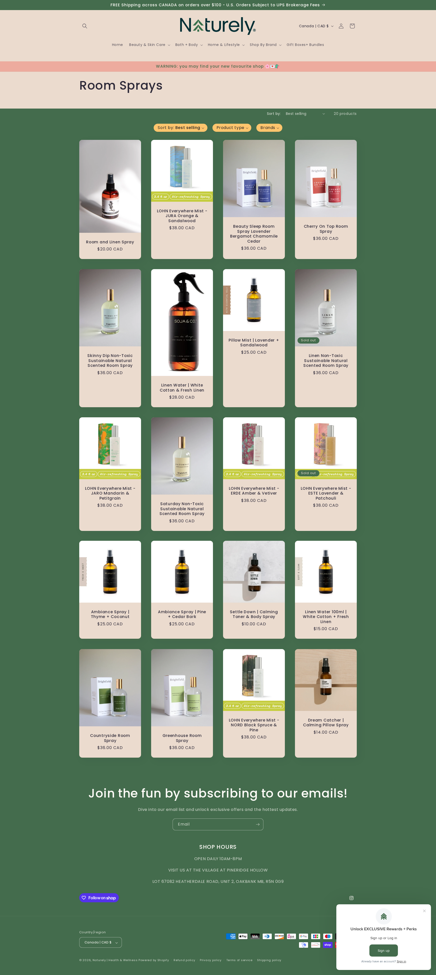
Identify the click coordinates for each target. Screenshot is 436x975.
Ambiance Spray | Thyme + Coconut (110, 614)
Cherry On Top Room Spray (326, 229)
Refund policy (184, 960)
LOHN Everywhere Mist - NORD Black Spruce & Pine (254, 725)
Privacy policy (211, 960)
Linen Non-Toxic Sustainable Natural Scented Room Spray (325, 360)
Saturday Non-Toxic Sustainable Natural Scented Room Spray (182, 508)
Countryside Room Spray (110, 738)
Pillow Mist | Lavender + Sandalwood (254, 343)
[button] (84, 26)
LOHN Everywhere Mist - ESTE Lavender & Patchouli (326, 493)
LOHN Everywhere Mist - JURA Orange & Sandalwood (182, 216)
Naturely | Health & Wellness (115, 960)
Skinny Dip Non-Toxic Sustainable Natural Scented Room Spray (110, 360)
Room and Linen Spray (110, 241)
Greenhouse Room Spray (182, 738)
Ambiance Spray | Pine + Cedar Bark (182, 614)
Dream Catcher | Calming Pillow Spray (325, 723)
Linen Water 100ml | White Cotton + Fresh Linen (326, 616)
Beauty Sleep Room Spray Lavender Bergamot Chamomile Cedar (254, 234)
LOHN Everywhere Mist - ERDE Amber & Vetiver (254, 491)
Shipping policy (269, 960)
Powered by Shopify (154, 960)
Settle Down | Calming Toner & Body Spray (254, 614)
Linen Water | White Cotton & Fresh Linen (182, 388)
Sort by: (274, 113)
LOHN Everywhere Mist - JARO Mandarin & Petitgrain (110, 493)
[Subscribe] (257, 824)
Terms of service (239, 960)
